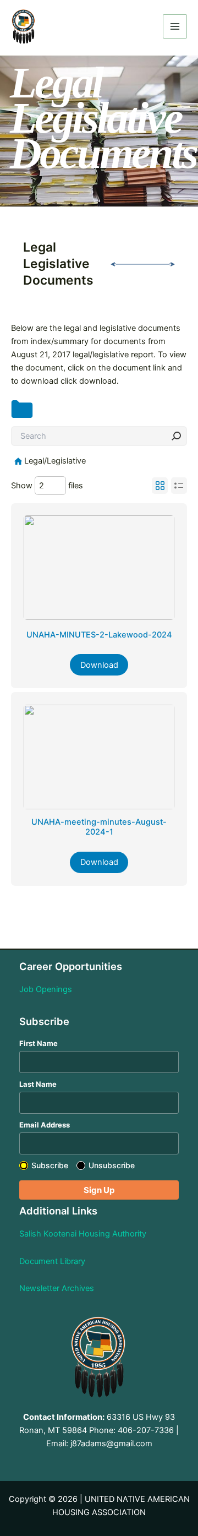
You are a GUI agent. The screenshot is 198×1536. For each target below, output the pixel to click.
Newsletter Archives (56, 1288)
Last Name (38, 1084)
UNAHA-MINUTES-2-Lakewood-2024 (99, 635)
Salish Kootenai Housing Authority (82, 1234)
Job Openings (45, 989)
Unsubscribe (112, 1165)
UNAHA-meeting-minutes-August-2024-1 (99, 827)
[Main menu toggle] (175, 26)
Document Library (52, 1261)
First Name (38, 1043)
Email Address (44, 1124)
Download (99, 665)
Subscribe (49, 1165)
